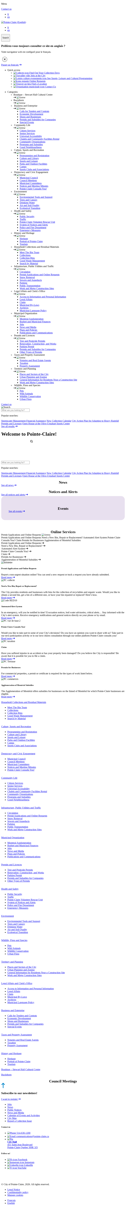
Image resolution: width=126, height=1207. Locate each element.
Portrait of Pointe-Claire (31, 241)
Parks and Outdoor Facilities (33, 164)
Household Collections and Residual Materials (23, 702)
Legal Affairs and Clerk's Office (16, 983)
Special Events (27, 122)
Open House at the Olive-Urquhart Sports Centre (46, 423)
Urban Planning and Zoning (33, 377)
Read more (6, 577)
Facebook (22, 1159)
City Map (12, 1118)
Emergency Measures (30, 230)
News (10, 1107)
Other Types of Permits (31, 352)
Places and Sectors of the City (34, 374)
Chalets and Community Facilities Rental (39, 139)
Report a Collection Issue (19, 1121)
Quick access (13, 70)
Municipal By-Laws (29, 305)
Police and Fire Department (33, 227)
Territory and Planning (12, 961)
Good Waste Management (32, 260)
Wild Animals (26, 393)
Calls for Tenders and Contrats (34, 111)
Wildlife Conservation (30, 396)
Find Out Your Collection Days (44, 73)
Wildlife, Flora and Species (14, 940)
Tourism (24, 244)
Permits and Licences (11, 864)
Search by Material (29, 263)
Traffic (23, 219)
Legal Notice (13, 1189)
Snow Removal (27, 277)
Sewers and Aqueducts (31, 280)
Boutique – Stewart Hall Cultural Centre (20, 1069)
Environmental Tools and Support (36, 197)
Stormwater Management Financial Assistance (23, 421)
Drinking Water (27, 202)
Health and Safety (10, 889)
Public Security (27, 216)
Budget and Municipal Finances (35, 321)
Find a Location (39, 84)
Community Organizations (32, 141)
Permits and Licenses (11, 423)
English (11, 1203)
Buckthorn (6, 1074)
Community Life (9, 778)
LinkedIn (28, 1165)
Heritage (24, 238)
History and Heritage (11, 1053)
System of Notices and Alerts (34, 224)
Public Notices (14, 1110)
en (8, 17)
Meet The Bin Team (29, 252)
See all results (8, 426)
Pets (22, 391)
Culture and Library (29, 158)
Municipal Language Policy (33, 310)
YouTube (21, 1168)
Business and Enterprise (12, 1010)
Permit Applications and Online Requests (39, 274)
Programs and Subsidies (31, 144)
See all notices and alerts (13, 494)
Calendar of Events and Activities (23, 1115)
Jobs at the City (37, 75)
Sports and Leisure (29, 161)
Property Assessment (30, 366)
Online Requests (37, 81)
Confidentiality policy (17, 1192)
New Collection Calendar (59, 421)
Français (11, 1200)
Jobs (22, 324)
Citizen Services (27, 130)
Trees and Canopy (28, 200)
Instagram (29, 1162)
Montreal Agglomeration (31, 319)
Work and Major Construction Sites (37, 288)
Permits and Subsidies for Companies (38, 119)
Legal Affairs (26, 299)
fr (8, 14)
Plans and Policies (28, 330)
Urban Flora (26, 399)
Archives (24, 307)
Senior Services (27, 133)
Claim (23, 302)
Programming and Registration (34, 155)
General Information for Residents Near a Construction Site (48, 379)
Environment (7, 916)
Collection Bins (27, 258)
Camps (23, 166)
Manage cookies (15, 1195)
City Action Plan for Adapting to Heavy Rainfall (95, 421)
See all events (15, 511)
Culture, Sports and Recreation (16, 726)
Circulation (25, 271)
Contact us (6, 9)
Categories (12, 92)
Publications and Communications (36, 332)
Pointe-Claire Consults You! (33, 188)
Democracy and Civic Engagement (18, 753)
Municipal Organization (12, 837)
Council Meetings (28, 180)
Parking (23, 283)
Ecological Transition (30, 208)
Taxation (24, 363)
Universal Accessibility (31, 136)
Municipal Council (29, 177)
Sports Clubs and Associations (34, 169)
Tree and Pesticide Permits (32, 341)
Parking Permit (27, 346)
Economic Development (31, 114)
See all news (7, 485)
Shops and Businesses (30, 116)
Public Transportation (30, 285)
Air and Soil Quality (29, 205)
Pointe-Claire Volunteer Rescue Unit (37, 222)
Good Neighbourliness (31, 147)
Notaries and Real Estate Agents (35, 360)
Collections (25, 255)
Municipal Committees (31, 183)
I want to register (9, 1099)
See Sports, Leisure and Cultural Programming (69, 78)
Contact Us (50, 86)
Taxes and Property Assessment (16, 1034)
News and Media (28, 327)
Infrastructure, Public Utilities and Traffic (21, 807)
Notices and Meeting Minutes (34, 186)
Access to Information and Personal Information (43, 296)
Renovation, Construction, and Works (38, 343)
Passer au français (10, 65)
